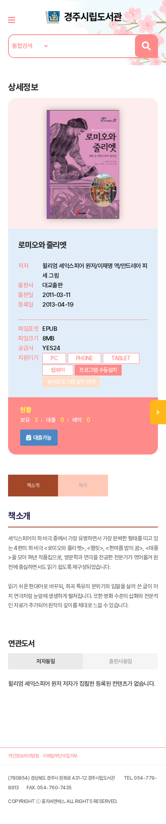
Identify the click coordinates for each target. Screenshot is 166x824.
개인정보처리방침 (23, 756)
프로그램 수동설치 (98, 370)
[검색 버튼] (146, 46)
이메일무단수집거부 (60, 756)
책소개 (33, 485)
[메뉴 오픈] (158, 412)
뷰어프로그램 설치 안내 (71, 381)
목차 (83, 485)
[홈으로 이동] (83, 16)
